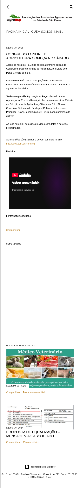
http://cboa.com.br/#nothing (20, 143)
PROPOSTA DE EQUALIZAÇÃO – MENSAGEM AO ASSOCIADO (33, 434)
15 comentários (31, 442)
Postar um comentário (34, 392)
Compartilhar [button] (13, 230)
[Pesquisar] (71, 6)
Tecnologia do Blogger (43, 466)
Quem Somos (41, 31)
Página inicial (17, 31)
